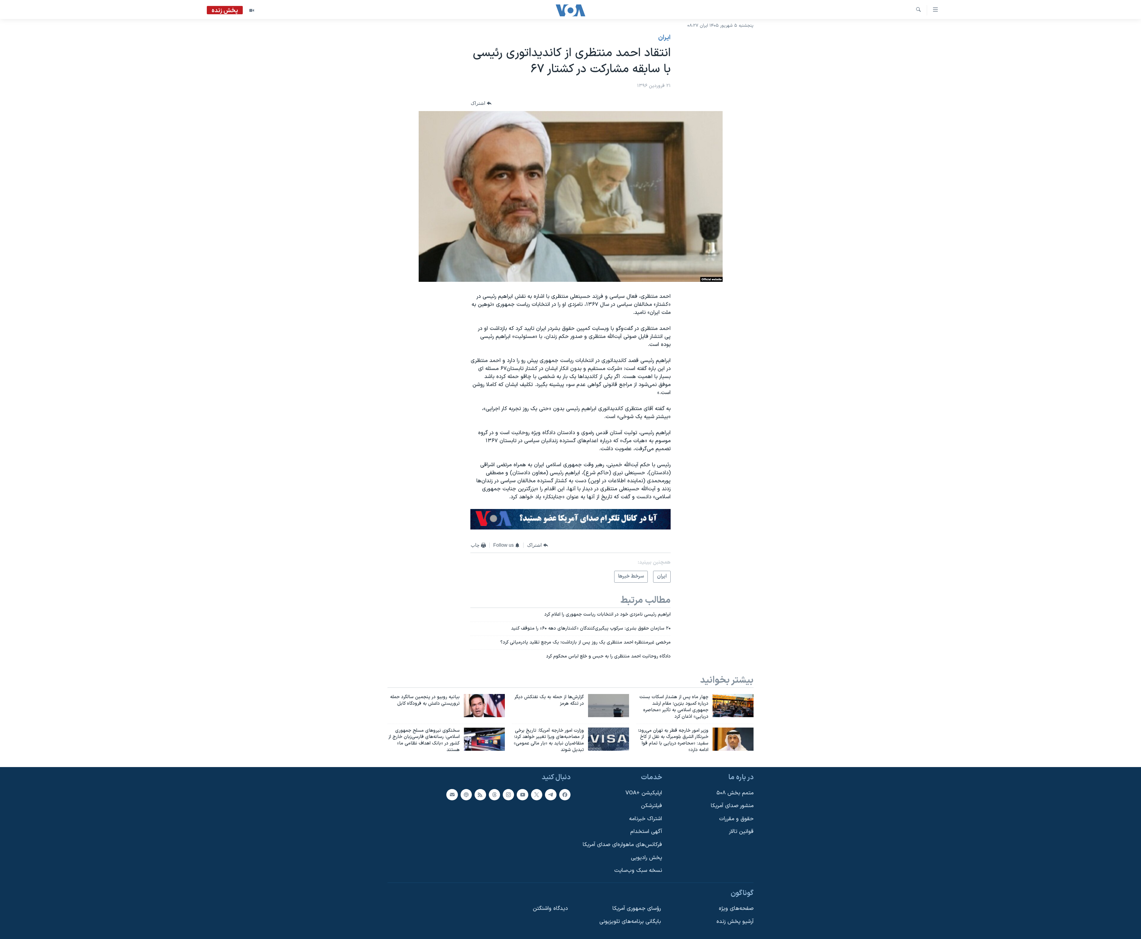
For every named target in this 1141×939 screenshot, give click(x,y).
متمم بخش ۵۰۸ (735, 793)
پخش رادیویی (646, 858)
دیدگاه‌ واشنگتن (550, 909)
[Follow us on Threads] (494, 794)
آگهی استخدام (646, 832)
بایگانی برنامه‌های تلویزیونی (630, 922)
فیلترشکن (651, 806)
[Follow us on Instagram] (508, 794)
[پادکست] (466, 794)
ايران (664, 37)
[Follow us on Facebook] (564, 794)
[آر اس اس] (480, 794)
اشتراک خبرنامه (645, 819)
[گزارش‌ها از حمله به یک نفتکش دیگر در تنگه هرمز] (608, 705)
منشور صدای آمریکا (732, 806)
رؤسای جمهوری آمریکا (636, 909)
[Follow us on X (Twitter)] (536, 794)
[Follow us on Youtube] (522, 794)
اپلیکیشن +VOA (643, 793)
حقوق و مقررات (736, 819)
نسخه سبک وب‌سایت (638, 871)
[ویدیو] (252, 10)
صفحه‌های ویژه (736, 909)
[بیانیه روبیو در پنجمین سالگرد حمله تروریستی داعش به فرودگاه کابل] (484, 705)
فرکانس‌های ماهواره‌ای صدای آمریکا (622, 845)
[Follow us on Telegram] (550, 794)
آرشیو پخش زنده (735, 922)
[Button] (481, 103)
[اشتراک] (452, 794)
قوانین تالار (741, 832)
